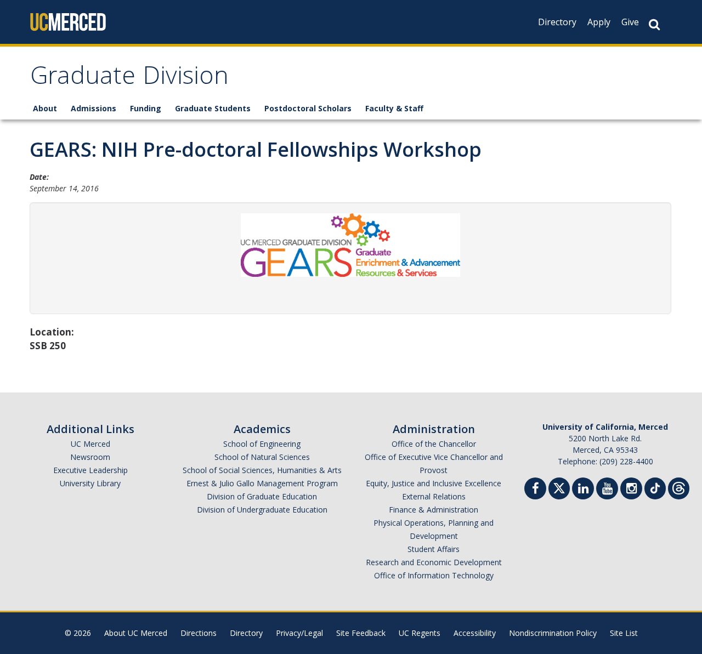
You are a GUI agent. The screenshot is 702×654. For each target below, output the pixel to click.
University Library (90, 483)
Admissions (93, 108)
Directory (557, 22)
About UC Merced (135, 633)
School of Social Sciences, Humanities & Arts (262, 470)
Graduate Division (129, 79)
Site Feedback (361, 633)
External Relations (434, 496)
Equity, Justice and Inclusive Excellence (433, 483)
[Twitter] (559, 487)
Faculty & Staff (394, 108)
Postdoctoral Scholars (308, 108)
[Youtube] (607, 490)
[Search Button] (654, 24)
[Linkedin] (583, 490)
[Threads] (678, 487)
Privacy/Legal (299, 633)
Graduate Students (213, 108)
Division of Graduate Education (262, 496)
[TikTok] (655, 487)
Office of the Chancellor (434, 444)
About (45, 108)
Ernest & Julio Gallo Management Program (262, 483)
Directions (198, 633)
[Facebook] (535, 490)
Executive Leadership (90, 470)
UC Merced (90, 444)
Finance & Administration (433, 509)
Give (630, 22)
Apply (598, 22)
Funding (145, 108)
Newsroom (90, 457)
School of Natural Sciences (262, 457)
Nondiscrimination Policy (553, 633)
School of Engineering (262, 444)
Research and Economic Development (434, 562)
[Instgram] (631, 490)
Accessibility (475, 633)
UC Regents (419, 633)
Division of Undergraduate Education (262, 509)
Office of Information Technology (434, 575)
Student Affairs (433, 549)
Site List (624, 633)
